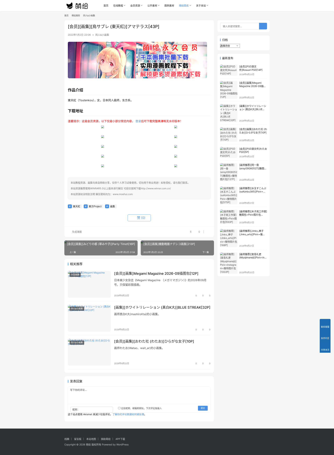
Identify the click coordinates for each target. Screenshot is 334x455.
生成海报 (76, 231)
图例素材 (169, 5)
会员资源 (135, 5)
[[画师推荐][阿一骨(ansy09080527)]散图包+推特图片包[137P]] (228, 172)
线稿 (66, 438)
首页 (106, 5)
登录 (138, 121)
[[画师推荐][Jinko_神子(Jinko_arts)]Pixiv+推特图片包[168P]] (228, 238)
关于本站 (201, 5)
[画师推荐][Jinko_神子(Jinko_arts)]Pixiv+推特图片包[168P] (252, 234)
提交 (203, 408)
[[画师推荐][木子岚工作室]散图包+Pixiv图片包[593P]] (228, 217)
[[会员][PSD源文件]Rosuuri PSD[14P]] (228, 70)
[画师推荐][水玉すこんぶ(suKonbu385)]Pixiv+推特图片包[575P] (252, 191)
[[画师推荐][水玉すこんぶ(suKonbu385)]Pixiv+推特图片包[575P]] (228, 195)
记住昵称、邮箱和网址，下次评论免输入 (141, 408)
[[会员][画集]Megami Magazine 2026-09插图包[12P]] (89, 284)
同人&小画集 (102, 34)
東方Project (95, 206)
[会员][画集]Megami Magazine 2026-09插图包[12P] (156, 273)
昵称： (76, 409)
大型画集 (75, 274)
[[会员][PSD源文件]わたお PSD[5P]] (228, 152)
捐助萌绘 (106, 438)
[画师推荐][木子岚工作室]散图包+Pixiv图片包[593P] (253, 215)
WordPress (122, 444)
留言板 (77, 438)
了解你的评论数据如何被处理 (128, 414)
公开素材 (152, 5)
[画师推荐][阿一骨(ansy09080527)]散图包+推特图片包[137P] (253, 168)
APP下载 (120, 438)
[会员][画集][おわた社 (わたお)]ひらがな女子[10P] (154, 341)
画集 (112, 206)
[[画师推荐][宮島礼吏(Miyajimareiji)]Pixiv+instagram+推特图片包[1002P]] (228, 263)
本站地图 (91, 438)
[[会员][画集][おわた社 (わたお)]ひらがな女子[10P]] (89, 352)
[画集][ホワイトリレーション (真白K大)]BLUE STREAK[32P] (162, 307)
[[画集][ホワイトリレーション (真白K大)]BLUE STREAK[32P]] (89, 318)
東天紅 (76, 206)
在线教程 (118, 5)
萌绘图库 (184, 5)
